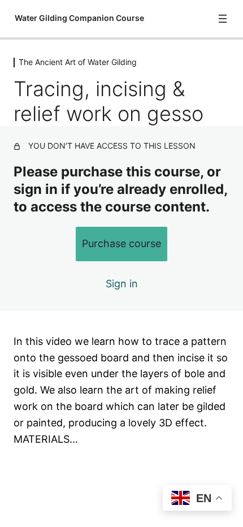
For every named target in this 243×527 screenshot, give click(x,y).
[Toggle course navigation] (222, 18)
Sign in (122, 284)
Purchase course (121, 243)
